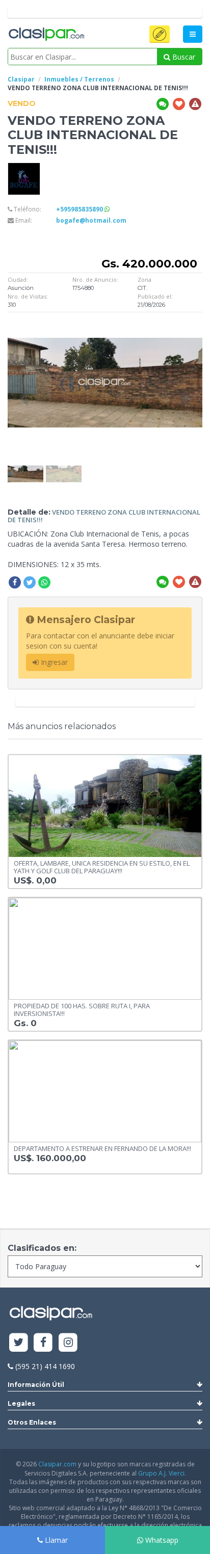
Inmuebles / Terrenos (79, 79)
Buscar (182, 57)
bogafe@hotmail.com (91, 220)
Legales (21, 1403)
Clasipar (21, 79)
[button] (159, 34)
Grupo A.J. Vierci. (162, 1473)
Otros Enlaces (32, 1422)
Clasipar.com (57, 1464)
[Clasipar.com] (46, 35)
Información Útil (36, 1384)
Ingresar (53, 662)
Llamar (55, 1540)
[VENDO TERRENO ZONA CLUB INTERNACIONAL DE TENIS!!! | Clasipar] (25, 467)
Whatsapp (160, 1540)
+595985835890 (80, 209)
